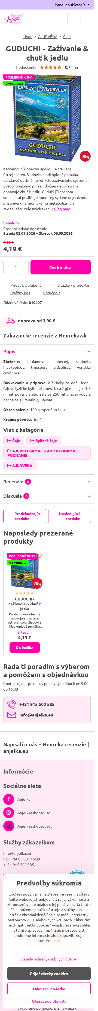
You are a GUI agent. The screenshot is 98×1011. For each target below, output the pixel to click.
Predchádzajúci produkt (28, 516)
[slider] (51, 67)
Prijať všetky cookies (49, 973)
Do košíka (60, 267)
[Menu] (87, 18)
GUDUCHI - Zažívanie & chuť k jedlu (24, 603)
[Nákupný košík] (74, 18)
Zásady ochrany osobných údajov (49, 958)
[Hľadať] (60, 18)
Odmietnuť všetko (49, 988)
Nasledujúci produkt (69, 516)
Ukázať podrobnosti (49, 1001)
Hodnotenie (26, 67)
